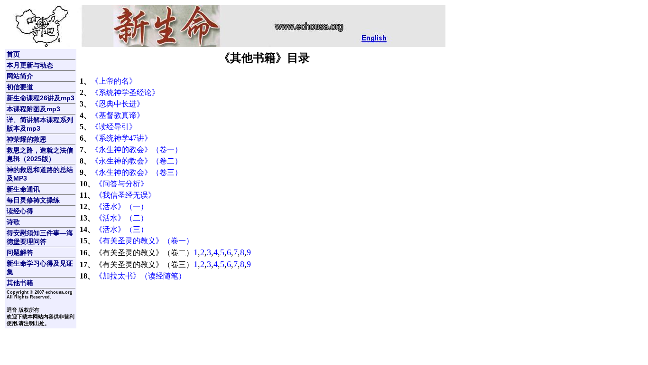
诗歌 (13, 222)
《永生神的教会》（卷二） (136, 161)
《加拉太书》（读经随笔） (140, 276)
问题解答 (20, 252)
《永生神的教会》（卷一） (136, 149)
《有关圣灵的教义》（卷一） (144, 241)
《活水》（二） (121, 218)
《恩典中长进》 (117, 104)
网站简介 (20, 76)
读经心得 (20, 211)
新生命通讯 (23, 189)
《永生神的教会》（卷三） (136, 172)
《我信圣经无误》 (125, 195)
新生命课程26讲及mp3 (40, 98)
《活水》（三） (121, 229)
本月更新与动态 (30, 65)
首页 (13, 54)
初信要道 (20, 87)
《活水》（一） (121, 206)
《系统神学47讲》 (121, 138)
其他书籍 (20, 283)
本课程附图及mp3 (33, 109)
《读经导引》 (114, 127)
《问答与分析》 (121, 184)
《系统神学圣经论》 (125, 92)
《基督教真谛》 (117, 115)
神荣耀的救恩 (26, 139)
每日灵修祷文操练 (33, 200)
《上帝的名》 (114, 81)
